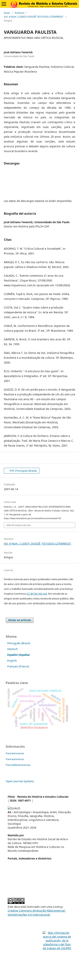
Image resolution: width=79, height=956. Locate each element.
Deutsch (12, 649)
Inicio (7, 12)
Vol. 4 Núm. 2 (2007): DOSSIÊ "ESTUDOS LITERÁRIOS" (34, 16)
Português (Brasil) (18, 643)
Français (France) (18, 666)
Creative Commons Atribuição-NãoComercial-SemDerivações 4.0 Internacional (37, 912)
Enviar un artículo (19, 620)
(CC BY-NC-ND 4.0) (36, 593)
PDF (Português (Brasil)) (23, 470)
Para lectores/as (15, 753)
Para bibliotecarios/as (18, 765)
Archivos (19, 12)
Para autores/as (15, 759)
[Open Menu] (4, 4)
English (12, 660)
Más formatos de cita (18, 525)
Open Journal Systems (20, 781)
